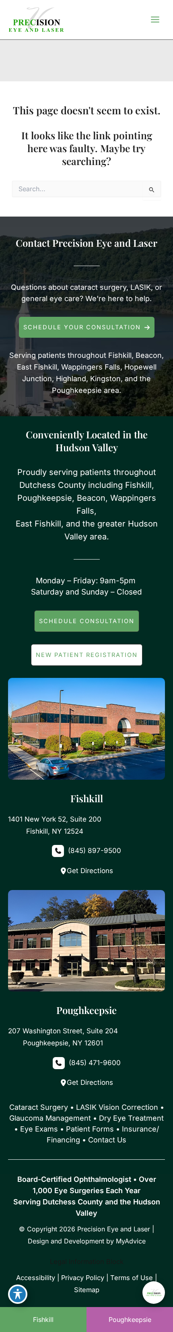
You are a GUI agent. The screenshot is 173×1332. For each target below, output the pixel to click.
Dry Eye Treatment (131, 1118)
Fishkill (43, 1319)
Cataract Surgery (38, 1107)
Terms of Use (131, 1278)
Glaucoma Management (50, 1118)
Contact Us (107, 1140)
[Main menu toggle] (155, 20)
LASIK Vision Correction (117, 1107)
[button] (86, 327)
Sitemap (86, 1290)
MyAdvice (131, 1241)
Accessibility (35, 1278)
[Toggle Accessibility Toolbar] (17, 1294)
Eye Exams (39, 1129)
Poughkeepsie (130, 1319)
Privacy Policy (82, 1278)
